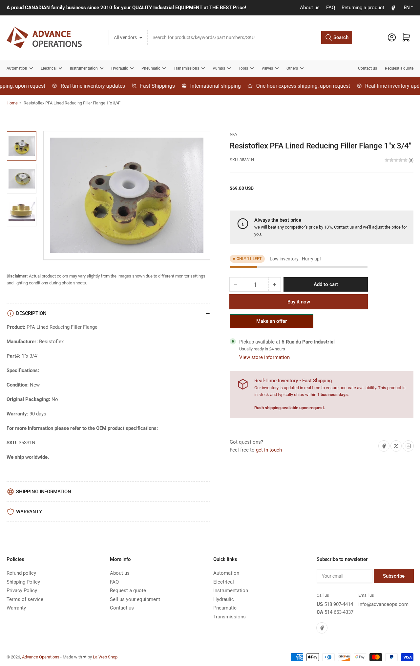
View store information (264, 357)
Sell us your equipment (135, 599)
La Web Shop (105, 657)
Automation (17, 68)
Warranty (16, 608)
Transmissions (186, 68)
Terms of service (25, 599)
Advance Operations (40, 657)
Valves (267, 68)
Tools (243, 68)
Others (292, 68)
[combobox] (250, 37)
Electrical (48, 68)
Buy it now (298, 302)
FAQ (330, 8)
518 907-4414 (338, 604)
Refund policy (21, 573)
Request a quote (399, 68)
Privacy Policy (22, 590)
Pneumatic (150, 68)
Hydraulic (119, 68)
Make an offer (271, 323)
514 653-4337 (339, 612)
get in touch (269, 450)
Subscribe (394, 576)
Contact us (367, 68)
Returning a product (363, 8)
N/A (233, 134)
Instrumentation (84, 68)
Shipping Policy (23, 582)
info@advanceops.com (383, 604)
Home (12, 102)
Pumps (219, 68)
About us (310, 8)
